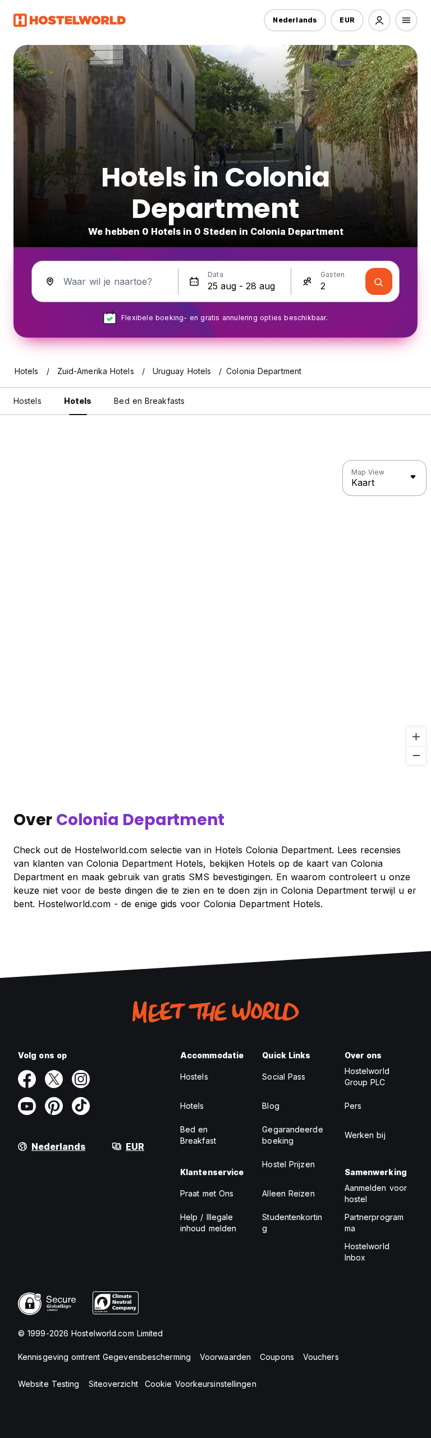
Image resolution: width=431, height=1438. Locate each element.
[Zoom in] (416, 736)
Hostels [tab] (27, 401)
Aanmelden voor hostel (376, 1193)
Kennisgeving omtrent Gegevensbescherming (104, 1357)
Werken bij (365, 1135)
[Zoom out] (416, 755)
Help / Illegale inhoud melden (208, 1222)
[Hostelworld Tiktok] (81, 1106)
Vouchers (321, 1357)
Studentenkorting (292, 1222)
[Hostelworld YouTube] (27, 1106)
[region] (215, 613)
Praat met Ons (206, 1193)
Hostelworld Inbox (367, 1251)
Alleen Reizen (288, 1193)
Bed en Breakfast (198, 1135)
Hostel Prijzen (288, 1164)
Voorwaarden (225, 1357)
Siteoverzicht (113, 1384)
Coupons (277, 1357)
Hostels (194, 1076)
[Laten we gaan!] (378, 281)
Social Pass (283, 1076)
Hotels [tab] (78, 401)
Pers (353, 1106)
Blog (270, 1106)
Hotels (192, 1106)
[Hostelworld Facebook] (27, 1079)
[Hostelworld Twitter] (54, 1079)
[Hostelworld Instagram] (81, 1079)
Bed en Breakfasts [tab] (149, 401)
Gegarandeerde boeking (292, 1135)
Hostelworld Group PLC (367, 1076)
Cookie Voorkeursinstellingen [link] (200, 1384)
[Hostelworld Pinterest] (54, 1106)
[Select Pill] (379, 20)
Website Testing (49, 1384)
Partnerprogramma (374, 1222)
